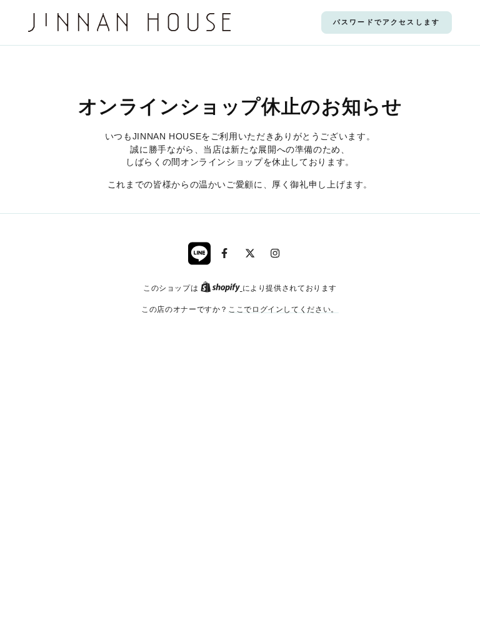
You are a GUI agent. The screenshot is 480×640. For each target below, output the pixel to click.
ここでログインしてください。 (283, 309)
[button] (386, 22)
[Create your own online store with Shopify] (221, 288)
